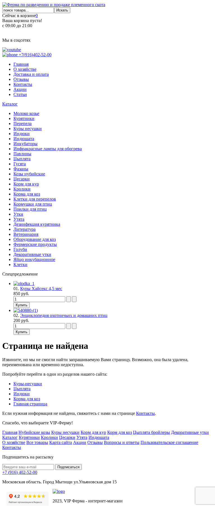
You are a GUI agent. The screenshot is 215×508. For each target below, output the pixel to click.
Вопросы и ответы (121, 442)
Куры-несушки (27, 383)
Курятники (23, 118)
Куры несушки (27, 128)
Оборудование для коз (34, 239)
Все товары (37, 442)
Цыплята (22, 158)
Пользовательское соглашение (169, 442)
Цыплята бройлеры (151, 432)
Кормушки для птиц (32, 204)
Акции (20, 89)
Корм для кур (26, 184)
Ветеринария (25, 234)
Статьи (20, 94)
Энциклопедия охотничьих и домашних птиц (64, 315)
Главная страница (30, 403)
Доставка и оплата (31, 74)
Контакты (22, 84)
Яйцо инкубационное (34, 259)
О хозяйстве (24, 69)
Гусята (19, 163)
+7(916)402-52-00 (35, 54)
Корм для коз (119, 432)
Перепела (22, 123)
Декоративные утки (32, 254)
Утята (18, 219)
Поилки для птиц (30, 209)
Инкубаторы (25, 143)
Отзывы (21, 79)
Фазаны (20, 168)
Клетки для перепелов (34, 199)
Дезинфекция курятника (36, 224)
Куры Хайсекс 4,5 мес (41, 288)
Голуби (20, 249)
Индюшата (23, 138)
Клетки (20, 264)
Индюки (21, 133)
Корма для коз (26, 194)
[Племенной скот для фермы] (53, 4)
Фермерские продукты (35, 244)
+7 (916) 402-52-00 (19, 472)
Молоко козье (26, 113)
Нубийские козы (34, 432)
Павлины (22, 153)
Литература (24, 229)
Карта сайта (60, 442)
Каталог (10, 104)
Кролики (22, 189)
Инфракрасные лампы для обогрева (47, 148)
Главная (21, 64)
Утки (18, 214)
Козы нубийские (29, 173)
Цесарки (21, 179)
